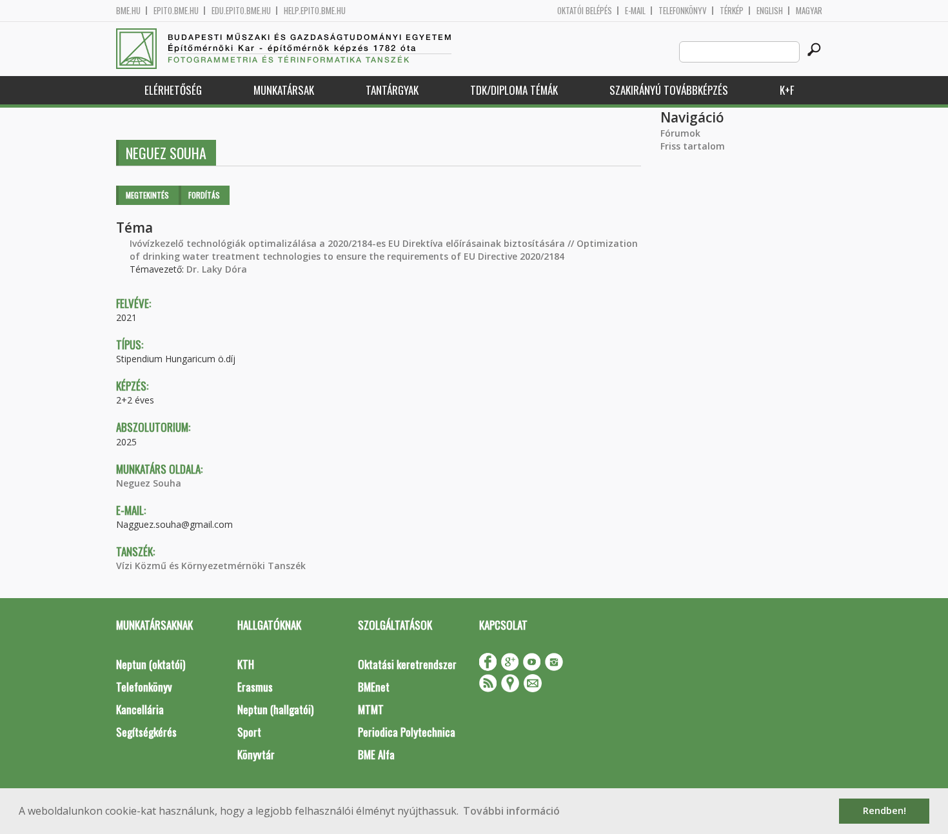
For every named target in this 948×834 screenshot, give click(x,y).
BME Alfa (376, 754)
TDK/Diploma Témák (514, 90)
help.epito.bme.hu (315, 10)
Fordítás (204, 194)
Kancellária (140, 709)
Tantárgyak (392, 90)
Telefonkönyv (682, 10)
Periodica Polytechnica (406, 732)
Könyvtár (256, 754)
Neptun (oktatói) (150, 664)
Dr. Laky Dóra (216, 269)
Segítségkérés (146, 732)
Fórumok (680, 133)
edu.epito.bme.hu (241, 10)
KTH (245, 664)
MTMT (371, 709)
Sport (249, 732)
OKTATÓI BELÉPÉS (584, 10)
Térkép (732, 10)
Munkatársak (283, 90)
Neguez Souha (148, 483)
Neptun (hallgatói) (275, 709)
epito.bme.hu (176, 10)
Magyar (809, 10)
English (769, 10)
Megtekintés (147, 194)
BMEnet (374, 687)
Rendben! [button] (884, 810)
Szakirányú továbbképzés (668, 90)
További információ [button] (511, 811)
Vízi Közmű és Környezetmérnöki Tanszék (211, 565)
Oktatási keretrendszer (407, 664)
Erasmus (255, 687)
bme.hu (128, 10)
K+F (787, 90)
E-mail (635, 10)
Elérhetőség (173, 90)
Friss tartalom (692, 146)
